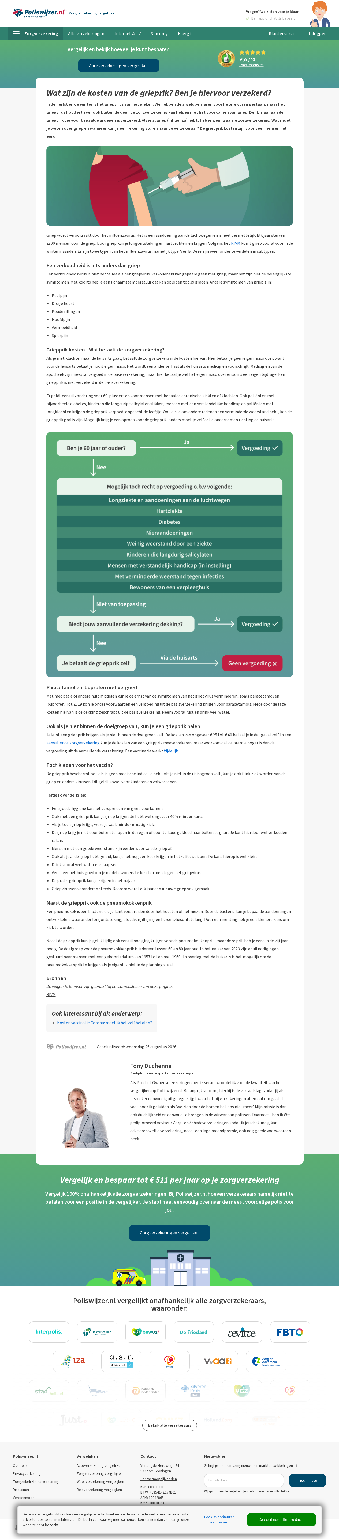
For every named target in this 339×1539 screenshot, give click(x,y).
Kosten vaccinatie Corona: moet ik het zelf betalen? (104, 1022)
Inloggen (317, 33)
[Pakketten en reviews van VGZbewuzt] (145, 1332)
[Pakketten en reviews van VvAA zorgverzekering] (218, 1361)
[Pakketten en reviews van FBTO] (290, 1332)
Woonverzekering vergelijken (100, 1481)
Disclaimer (21, 1489)
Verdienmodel (24, 1497)
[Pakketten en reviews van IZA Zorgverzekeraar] (73, 1361)
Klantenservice (283, 33)
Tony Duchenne (151, 1066)
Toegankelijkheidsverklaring (35, 1481)
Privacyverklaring (27, 1473)
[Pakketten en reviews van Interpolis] (49, 1332)
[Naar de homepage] (40, 13)
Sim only (159, 33)
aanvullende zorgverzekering (73, 743)
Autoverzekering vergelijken (99, 1465)
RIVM (235, 243)
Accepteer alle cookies (281, 1520)
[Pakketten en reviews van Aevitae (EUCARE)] (242, 1332)
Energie (185, 33)
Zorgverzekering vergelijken (100, 1473)
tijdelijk (171, 751)
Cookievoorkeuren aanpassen (219, 1519)
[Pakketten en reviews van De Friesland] (194, 1332)
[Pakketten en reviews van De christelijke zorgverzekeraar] (97, 1332)
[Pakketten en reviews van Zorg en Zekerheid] (266, 1361)
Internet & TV (127, 33)
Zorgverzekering (93, 13)
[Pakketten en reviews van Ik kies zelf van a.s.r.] (121, 1361)
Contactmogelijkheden (158, 1478)
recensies (251, 65)
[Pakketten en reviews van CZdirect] (170, 1361)
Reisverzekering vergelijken (99, 1489)
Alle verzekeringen (86, 33)
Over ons (20, 1465)
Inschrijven (307, 1480)
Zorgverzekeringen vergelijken (119, 65)
